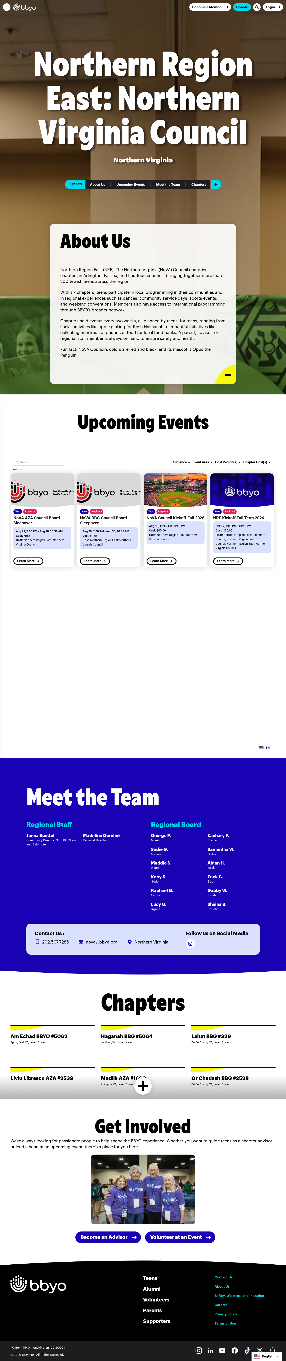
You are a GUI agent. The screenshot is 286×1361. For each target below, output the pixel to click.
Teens (150, 1278)
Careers (221, 1305)
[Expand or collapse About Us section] (225, 374)
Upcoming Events (130, 184)
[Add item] (216, 184)
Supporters (156, 1321)
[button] (6, 7)
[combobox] (266, 1356)
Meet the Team (168, 184)
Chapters (198, 184)
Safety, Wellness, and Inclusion (239, 1296)
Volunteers (156, 1299)
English (267, 1356)
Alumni (152, 1289)
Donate (242, 7)
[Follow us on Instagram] (190, 943)
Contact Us (224, 1277)
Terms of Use (225, 1323)
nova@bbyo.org (102, 941)
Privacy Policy (226, 1314)
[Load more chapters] (143, 1086)
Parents (152, 1310)
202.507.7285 (55, 941)
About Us (97, 184)
